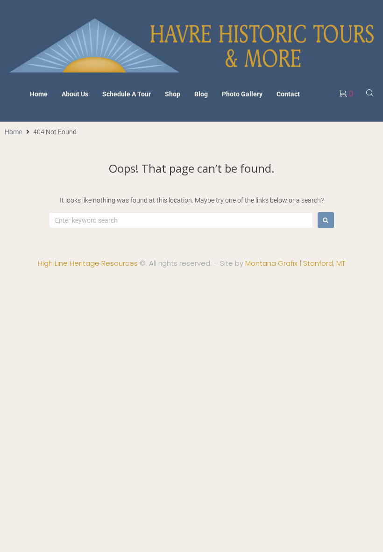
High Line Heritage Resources (88, 263)
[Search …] (370, 93)
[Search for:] (181, 220)
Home (13, 132)
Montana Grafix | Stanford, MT (295, 263)
